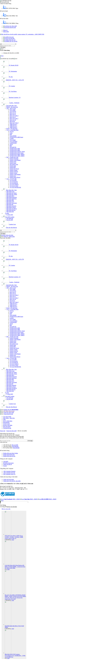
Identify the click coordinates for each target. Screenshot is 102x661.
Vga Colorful (13, 135)
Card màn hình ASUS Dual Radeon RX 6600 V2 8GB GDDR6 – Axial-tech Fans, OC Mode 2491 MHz (15, 567)
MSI (11, 145)
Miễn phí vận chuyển (12, 41)
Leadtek (12, 138)
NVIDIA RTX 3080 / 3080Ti (17, 156)
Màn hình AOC (10, 201)
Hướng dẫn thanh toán (9, 454)
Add (12, 539)
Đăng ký (5, 30)
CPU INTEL (13, 111)
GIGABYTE (13, 147)
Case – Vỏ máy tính (11, 178)
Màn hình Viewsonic (11, 203)
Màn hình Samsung (11, 206)
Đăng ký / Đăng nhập (9, 236)
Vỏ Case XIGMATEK (15, 187)
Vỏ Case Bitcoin (14, 183)
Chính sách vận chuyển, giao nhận (12, 481)
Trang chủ (2, 431)
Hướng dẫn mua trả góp (9, 456)
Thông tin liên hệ (7, 464)
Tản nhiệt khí (9, 218)
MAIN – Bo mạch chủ (12, 107)
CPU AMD (12, 110)
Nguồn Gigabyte (14, 171)
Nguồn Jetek (13, 166)
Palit (11, 134)
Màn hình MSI (10, 200)
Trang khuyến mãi (11, 27)
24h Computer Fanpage (9, 471)
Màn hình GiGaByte (11, 208)
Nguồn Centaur (13, 170)
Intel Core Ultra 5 (14, 115)
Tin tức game (6, 423)
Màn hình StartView (11, 198)
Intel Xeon (12, 121)
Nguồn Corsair (13, 173)
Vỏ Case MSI (13, 180)
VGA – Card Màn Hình (12, 130)
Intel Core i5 (13, 114)
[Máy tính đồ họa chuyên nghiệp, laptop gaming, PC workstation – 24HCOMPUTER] (22, 34)
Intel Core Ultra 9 (14, 123)
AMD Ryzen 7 (13, 125)
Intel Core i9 (13, 120)
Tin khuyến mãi (7, 428)
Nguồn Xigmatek (14, 158)
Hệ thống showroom (8, 463)
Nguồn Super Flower (15, 177)
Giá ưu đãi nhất (10, 38)
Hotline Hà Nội (11, 409)
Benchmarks (6, 422)
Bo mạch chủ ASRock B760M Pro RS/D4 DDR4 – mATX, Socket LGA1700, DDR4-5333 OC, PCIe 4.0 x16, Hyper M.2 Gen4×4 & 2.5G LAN (15, 597)
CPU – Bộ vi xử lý (11, 108)
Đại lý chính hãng (7, 421)
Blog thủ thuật (6, 426)
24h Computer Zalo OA (9, 474)
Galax (11, 133)
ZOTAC (12, 131)
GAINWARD (13, 143)
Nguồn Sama (13, 163)
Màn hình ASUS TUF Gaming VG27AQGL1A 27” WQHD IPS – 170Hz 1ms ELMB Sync (15, 656)
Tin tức (5, 465)
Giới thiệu (5, 461)
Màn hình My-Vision (11, 194)
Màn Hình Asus (10, 191)
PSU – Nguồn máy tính (12, 157)
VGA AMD (13, 140)
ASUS (11, 144)
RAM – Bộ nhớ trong (11, 128)
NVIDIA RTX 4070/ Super (16, 153)
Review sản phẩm (7, 425)
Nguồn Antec (13, 161)
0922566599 (15, 446)
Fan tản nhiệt (9, 219)
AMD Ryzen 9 (13, 127)
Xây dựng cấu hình (8, 235)
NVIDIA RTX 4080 (15, 150)
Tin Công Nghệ (7, 416)
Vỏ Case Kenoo (14, 181)
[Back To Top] (1, 500)
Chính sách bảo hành (8, 479)
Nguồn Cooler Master (15, 160)
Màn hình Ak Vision (11, 193)
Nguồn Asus (13, 176)
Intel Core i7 (13, 117)
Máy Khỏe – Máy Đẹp (9, 418)
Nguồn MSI (13, 167)
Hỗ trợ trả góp (10, 37)
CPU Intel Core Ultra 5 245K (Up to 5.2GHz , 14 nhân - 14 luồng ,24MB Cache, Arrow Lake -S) (14, 537)
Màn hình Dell (10, 211)
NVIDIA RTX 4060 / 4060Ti (17, 154)
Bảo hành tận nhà (11, 40)
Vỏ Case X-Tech (14, 186)
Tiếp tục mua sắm (6, 509)
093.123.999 (15, 445)
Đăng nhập (6, 31)
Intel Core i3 (13, 112)
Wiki (4, 419)
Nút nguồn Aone (14, 164)
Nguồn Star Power (14, 168)
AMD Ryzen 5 (13, 124)
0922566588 (16, 447)
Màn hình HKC (10, 196)
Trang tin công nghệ (12, 26)
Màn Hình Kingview (11, 197)
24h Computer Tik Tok (9, 472)
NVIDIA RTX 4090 (15, 148)
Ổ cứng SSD (9, 214)
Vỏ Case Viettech (14, 184)
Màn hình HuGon (10, 210)
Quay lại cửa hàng (12, 506)
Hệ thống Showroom (9, 411)
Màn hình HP (9, 204)
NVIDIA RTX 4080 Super (16, 137)
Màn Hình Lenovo (11, 207)
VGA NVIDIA (13, 141)
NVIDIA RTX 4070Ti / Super (17, 151)
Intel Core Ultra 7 (14, 118)
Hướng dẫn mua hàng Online (10, 453)
